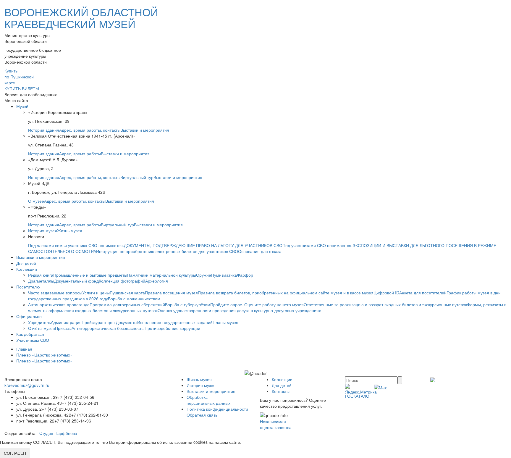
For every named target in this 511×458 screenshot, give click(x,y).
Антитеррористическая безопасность (108, 328)
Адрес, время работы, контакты (89, 130)
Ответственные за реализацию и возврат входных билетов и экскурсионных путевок (385, 304)
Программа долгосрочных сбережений (127, 304)
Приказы (63, 328)
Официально (29, 316)
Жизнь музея (69, 230)
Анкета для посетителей (423, 293)
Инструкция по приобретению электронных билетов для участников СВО (167, 251)
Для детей (26, 263)
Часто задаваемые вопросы (55, 293)
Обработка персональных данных (208, 400)
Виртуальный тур (136, 177)
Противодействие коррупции (172, 328)
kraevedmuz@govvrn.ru (26, 385)
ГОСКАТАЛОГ (358, 396)
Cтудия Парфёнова (58, 433)
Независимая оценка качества (276, 424)
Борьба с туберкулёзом (187, 304)
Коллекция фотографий (122, 281)
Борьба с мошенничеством (134, 298)
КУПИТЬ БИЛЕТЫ (21, 88)
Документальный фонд (76, 281)
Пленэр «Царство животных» (44, 355)
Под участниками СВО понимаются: (317, 245)
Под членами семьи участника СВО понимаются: (76, 245)
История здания (43, 130)
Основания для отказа (260, 251)
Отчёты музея (41, 328)
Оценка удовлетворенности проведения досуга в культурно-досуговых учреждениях (239, 310)
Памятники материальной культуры (161, 275)
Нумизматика (224, 275)
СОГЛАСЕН (15, 453)
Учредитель (39, 322)
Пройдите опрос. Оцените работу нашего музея (257, 304)
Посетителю (28, 287)
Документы (126, 322)
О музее (36, 201)
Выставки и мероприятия (144, 130)
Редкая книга (40, 275)
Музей (22, 106)
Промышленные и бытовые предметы (90, 275)
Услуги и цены (96, 293)
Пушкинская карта (127, 293)
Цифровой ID (386, 293)
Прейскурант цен (99, 322)
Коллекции (26, 269)
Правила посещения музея (171, 293)
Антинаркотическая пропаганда (59, 304)
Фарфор (245, 275)
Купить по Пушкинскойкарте (19, 77)
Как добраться (30, 334)
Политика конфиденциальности (217, 409)
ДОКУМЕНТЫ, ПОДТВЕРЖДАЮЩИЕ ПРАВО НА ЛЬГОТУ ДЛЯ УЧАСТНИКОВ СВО (203, 245)
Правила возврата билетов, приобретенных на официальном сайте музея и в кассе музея (285, 293)
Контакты (281, 391)
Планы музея (225, 322)
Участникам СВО (32, 340)
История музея (42, 230)
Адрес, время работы (80, 154)
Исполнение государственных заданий (175, 322)
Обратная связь (202, 415)
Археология (156, 281)
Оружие (203, 275)
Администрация (66, 322)
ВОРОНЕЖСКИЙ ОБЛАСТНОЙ (81, 17)
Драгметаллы (41, 281)
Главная (24, 349)
